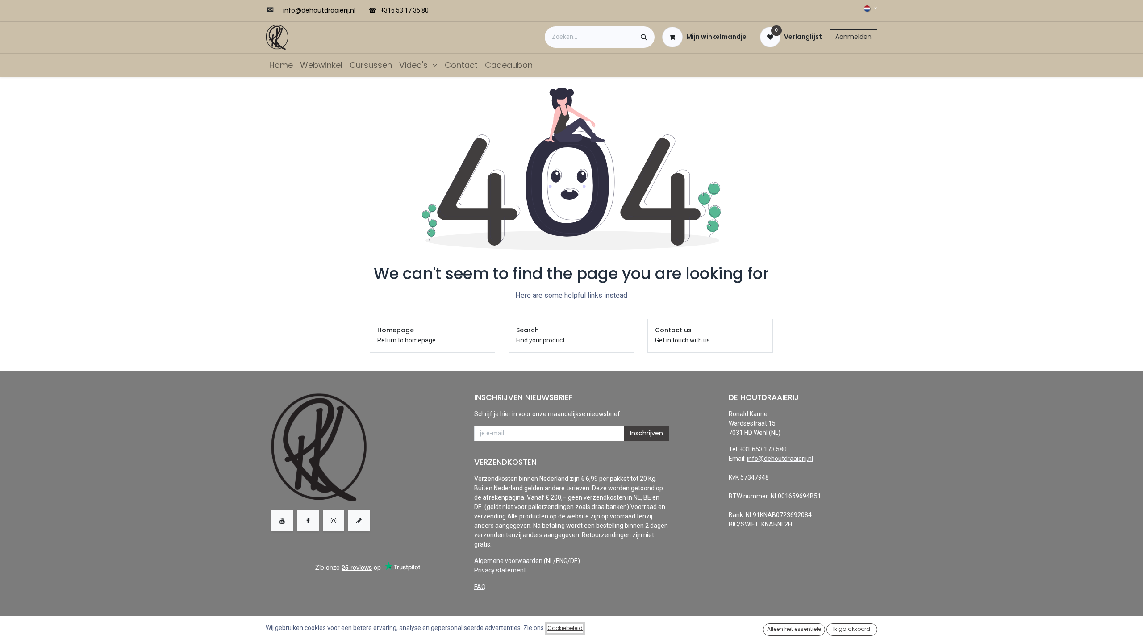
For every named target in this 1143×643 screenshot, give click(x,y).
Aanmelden (853, 36)
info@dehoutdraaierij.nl (780, 458)
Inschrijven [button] (646, 433)
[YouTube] (282, 520)
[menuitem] (281, 65)
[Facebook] (308, 520)
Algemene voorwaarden (508, 560)
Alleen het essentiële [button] (794, 629)
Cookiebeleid (565, 628)
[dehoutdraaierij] (359, 520)
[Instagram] (333, 520)
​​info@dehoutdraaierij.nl (319, 10)
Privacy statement (500, 570)
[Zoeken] (644, 37)
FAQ (480, 586)
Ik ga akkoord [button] (851, 629)
